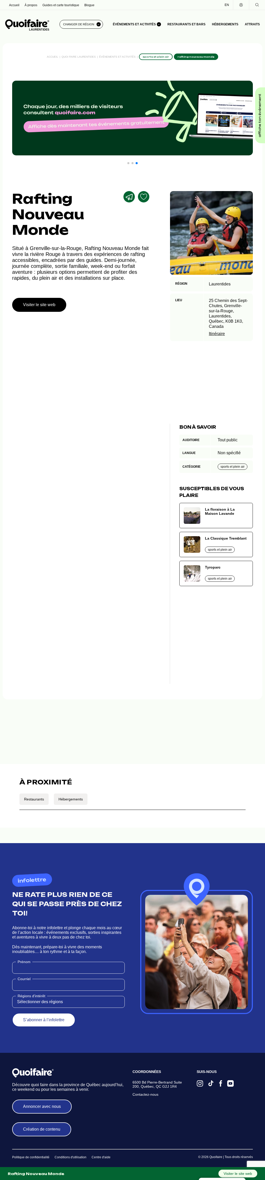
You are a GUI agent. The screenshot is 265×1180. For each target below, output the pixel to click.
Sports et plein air (232, 466)
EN (227, 5)
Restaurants (34, 799)
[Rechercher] (257, 5)
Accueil (14, 5)
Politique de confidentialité (30, 1157)
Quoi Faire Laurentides (79, 56)
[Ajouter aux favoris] (143, 196)
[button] (128, 163)
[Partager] (129, 196)
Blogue (89, 5)
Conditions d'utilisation (70, 1157)
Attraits (252, 24)
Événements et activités (117, 56)
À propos (31, 5)
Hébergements (225, 24)
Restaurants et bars (186, 24)
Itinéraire (217, 333)
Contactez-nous (145, 1094)
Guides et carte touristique (60, 5)
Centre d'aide (101, 1157)
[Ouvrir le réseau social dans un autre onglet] (200, 1084)
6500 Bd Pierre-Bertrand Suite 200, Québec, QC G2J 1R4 (157, 1084)
